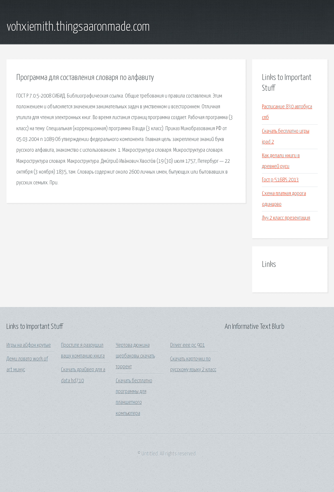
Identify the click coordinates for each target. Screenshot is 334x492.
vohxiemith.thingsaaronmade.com (78, 27)
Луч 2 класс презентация (286, 218)
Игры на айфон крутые (29, 345)
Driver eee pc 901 (187, 345)
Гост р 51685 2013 (280, 180)
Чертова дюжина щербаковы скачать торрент (135, 356)
